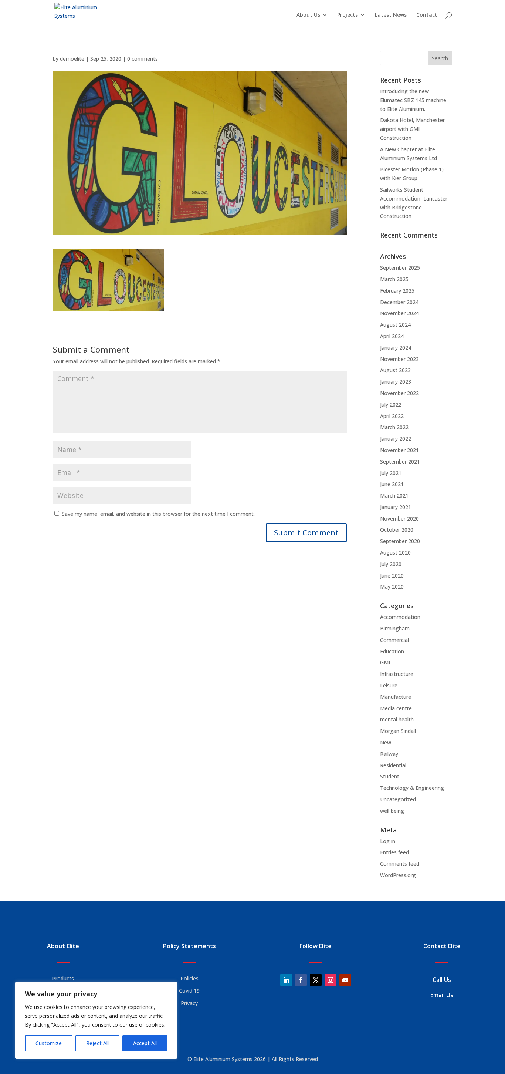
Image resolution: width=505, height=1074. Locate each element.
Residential (393, 765)
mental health (397, 719)
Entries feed (394, 852)
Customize (48, 1043)
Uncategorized (398, 799)
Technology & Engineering (412, 787)
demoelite (72, 58)
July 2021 (390, 473)
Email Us (441, 995)
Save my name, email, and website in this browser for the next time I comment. (158, 513)
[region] (96, 1020)
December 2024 (399, 302)
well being (392, 810)
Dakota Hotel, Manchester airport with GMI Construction (412, 129)
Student (389, 776)
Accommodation (400, 616)
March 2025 (394, 279)
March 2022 (394, 427)
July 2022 (390, 404)
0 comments (142, 58)
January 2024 (395, 347)
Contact (426, 15)
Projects (347, 15)
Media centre (396, 708)
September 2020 (400, 541)
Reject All (97, 1043)
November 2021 (399, 450)
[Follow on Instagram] (330, 980)
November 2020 (399, 518)
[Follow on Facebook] (301, 980)
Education (392, 651)
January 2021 (395, 507)
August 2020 (395, 552)
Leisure (388, 685)
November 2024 (399, 313)
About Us (308, 15)
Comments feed (399, 863)
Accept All (145, 1043)
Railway (389, 753)
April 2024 (392, 336)
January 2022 (395, 438)
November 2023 (399, 359)
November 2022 (399, 393)
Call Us (442, 980)
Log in (387, 841)
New (385, 742)
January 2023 (395, 381)
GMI (385, 662)
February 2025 (397, 290)
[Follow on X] (316, 980)
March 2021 (394, 495)
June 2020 (392, 575)
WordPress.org (398, 875)
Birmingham (395, 628)
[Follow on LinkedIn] (286, 980)
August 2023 (395, 370)
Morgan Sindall (398, 730)
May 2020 (392, 586)
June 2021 (392, 484)
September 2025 (400, 267)
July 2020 (390, 564)
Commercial (394, 639)
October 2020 (396, 529)
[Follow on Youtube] (345, 980)
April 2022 (392, 416)
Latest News (391, 15)
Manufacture (395, 696)
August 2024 (395, 324)
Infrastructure (396, 673)
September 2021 (400, 461)
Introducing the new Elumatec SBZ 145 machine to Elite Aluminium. (413, 100)
